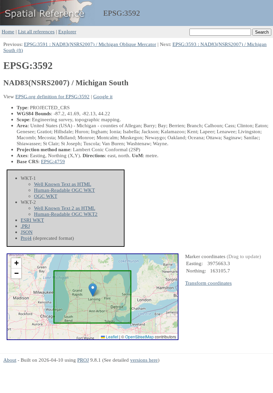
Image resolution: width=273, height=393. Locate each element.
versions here (144, 360)
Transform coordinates (208, 283)
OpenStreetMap (139, 336)
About (9, 360)
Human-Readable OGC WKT (64, 190)
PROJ (83, 360)
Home (8, 31)
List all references (36, 31)
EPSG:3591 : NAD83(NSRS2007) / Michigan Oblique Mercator (90, 44)
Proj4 (26, 238)
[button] (93, 290)
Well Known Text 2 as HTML (64, 208)
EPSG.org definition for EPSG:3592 (52, 96)
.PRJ (25, 226)
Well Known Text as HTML (62, 184)
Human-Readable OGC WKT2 (66, 214)
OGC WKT (45, 196)
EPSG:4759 (53, 161)
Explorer (67, 31)
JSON (27, 232)
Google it (103, 96)
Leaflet (111, 336)
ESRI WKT (32, 220)
